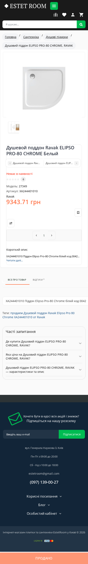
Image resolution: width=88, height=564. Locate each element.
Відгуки (39, 279)
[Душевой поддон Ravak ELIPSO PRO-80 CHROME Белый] (44, 88)
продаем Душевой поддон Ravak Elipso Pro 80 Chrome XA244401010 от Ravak (38, 315)
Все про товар (17, 279)
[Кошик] (81, 14)
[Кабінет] (73, 14)
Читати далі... (14, 260)
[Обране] (64, 14)
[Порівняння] (56, 14)
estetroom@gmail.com (44, 473)
